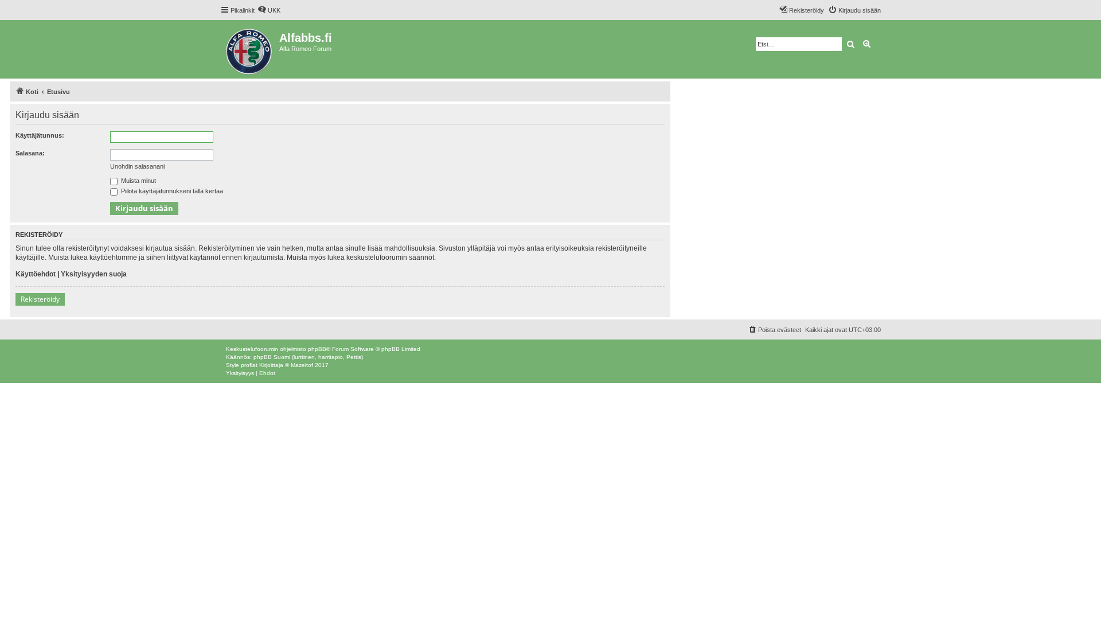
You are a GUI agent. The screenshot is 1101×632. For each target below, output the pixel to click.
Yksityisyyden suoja (94, 274)
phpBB (317, 349)
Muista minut (137, 180)
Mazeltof (302, 365)
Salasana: (30, 153)
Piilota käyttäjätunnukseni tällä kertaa (171, 191)
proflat (249, 365)
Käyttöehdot (35, 274)
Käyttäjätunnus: (39, 135)
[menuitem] (268, 10)
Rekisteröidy (40, 299)
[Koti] (249, 49)
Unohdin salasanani (137, 166)
